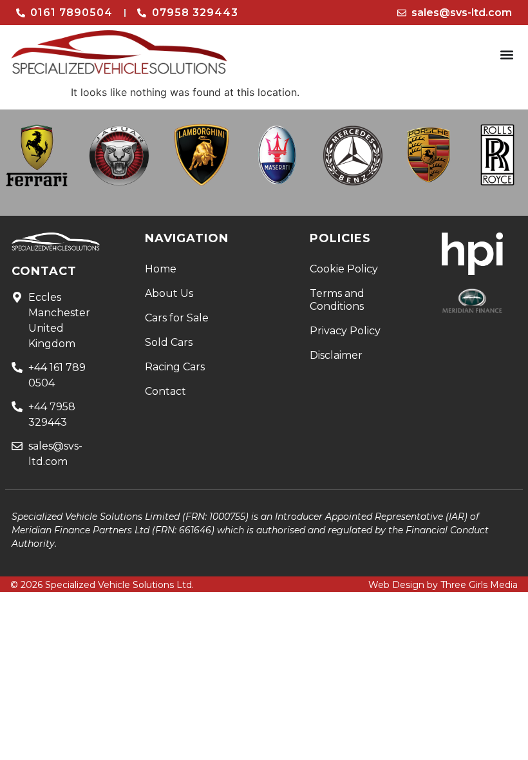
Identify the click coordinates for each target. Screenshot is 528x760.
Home (160, 269)
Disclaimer (336, 355)
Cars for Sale (177, 318)
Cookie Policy (344, 269)
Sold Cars (169, 342)
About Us (169, 293)
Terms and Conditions (337, 299)
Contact (165, 391)
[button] (507, 55)
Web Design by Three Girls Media (443, 585)
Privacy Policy (345, 331)
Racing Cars (175, 367)
